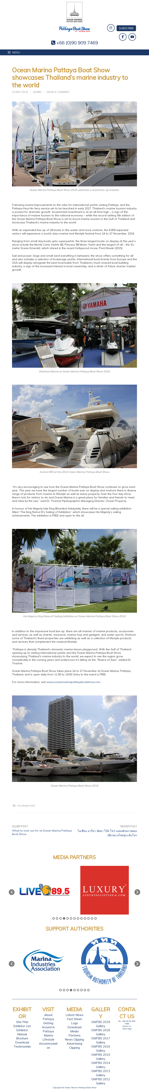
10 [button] (85, 918)
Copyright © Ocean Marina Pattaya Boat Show (75, 1087)
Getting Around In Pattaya (48, 1027)
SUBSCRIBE (126, 28)
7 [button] (74, 918)
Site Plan (22, 1022)
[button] (12, 892)
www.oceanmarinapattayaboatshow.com (73, 682)
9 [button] (81, 918)
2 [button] (57, 918)
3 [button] (60, 918)
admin (37, 91)
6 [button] (71, 918)
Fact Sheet (74, 1019)
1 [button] (53, 918)
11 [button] (88, 918)
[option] (45, 890)
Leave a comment (58, 91)
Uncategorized (26, 805)
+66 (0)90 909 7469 (76, 43)
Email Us (127, 1026)
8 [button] (78, 918)
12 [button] (92, 918)
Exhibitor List (22, 1026)
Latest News (74, 1015)
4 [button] (64, 918)
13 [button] (95, 918)
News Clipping (74, 1039)
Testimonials (22, 1046)
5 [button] (67, 918)
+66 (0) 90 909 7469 (128, 1022)
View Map (127, 1028)
